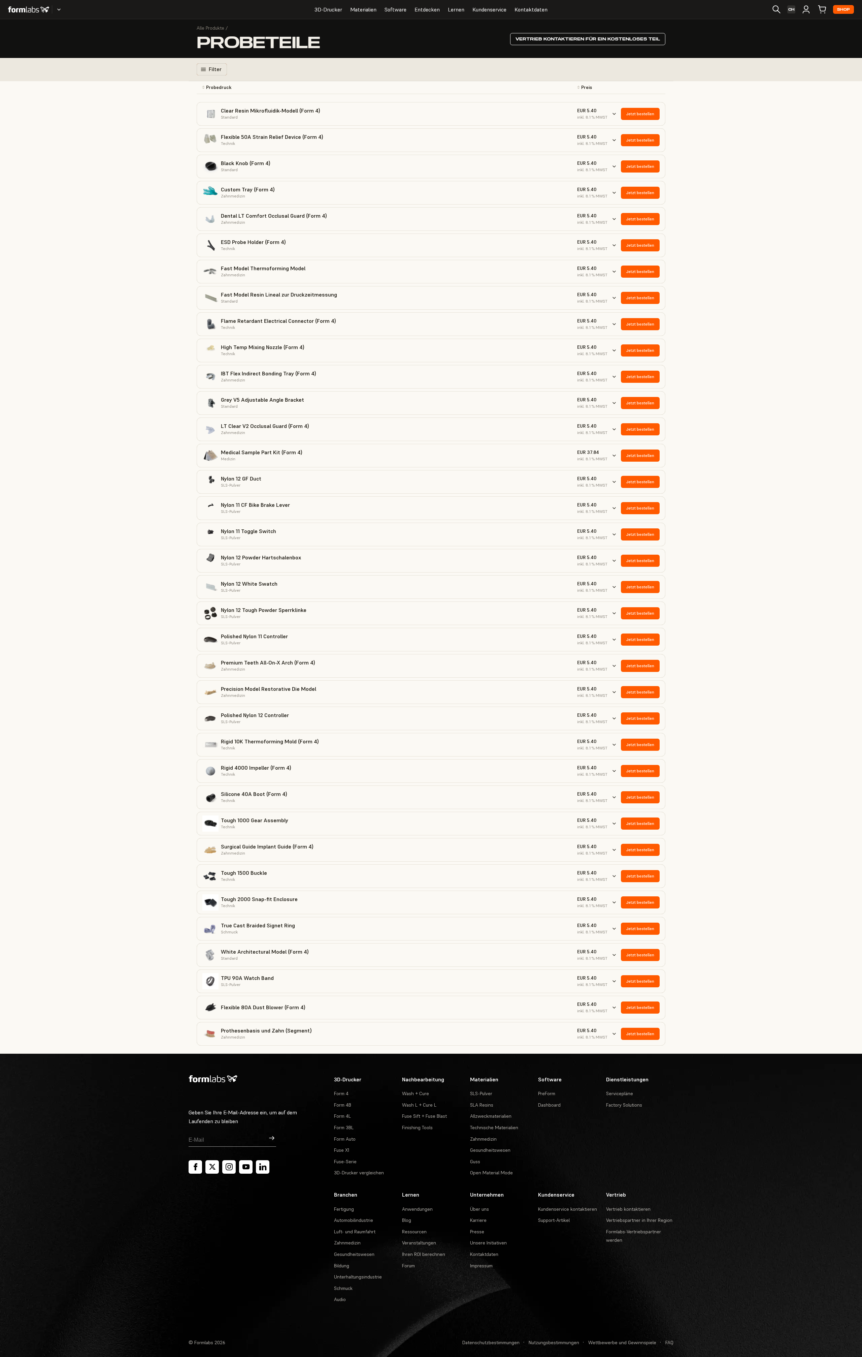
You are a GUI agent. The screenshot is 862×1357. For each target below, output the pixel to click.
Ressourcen (414, 1232)
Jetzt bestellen (640, 113)
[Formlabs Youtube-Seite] (246, 1167)
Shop (843, 9)
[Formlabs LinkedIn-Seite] (262, 1167)
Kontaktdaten (531, 9)
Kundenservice (489, 9)
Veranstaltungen (419, 1243)
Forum (408, 1266)
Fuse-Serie (345, 1162)
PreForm (546, 1093)
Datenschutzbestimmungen (491, 1342)
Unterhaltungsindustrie (358, 1277)
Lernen (456, 9)
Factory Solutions (624, 1105)
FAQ (669, 1342)
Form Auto (345, 1139)
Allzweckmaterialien (490, 1116)
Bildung (341, 1266)
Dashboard (549, 1105)
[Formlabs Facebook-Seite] (195, 1167)
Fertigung (344, 1209)
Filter (215, 69)
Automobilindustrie (353, 1220)
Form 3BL (344, 1127)
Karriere (478, 1220)
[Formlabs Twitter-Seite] (212, 1167)
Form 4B (342, 1105)
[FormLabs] (28, 9)
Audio (340, 1299)
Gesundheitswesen (490, 1150)
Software (395, 9)
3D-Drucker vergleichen (359, 1173)
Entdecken (427, 9)
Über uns (479, 1209)
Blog (406, 1220)
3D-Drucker (328, 9)
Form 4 (341, 1093)
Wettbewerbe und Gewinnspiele (622, 1342)
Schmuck (343, 1288)
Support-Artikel (554, 1220)
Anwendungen (417, 1209)
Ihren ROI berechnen (423, 1254)
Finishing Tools (417, 1127)
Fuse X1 (341, 1150)
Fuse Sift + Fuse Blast (424, 1116)
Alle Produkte (210, 28)
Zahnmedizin (483, 1139)
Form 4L (342, 1116)
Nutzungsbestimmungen (554, 1342)
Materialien (363, 9)
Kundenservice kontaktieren (567, 1209)
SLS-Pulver (481, 1093)
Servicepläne (619, 1093)
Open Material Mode (491, 1173)
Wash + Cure (415, 1093)
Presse (477, 1232)
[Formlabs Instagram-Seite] (229, 1167)
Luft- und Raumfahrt (354, 1232)
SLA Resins (481, 1105)
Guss (475, 1162)
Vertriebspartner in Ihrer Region (639, 1220)
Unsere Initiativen (488, 1243)
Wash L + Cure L (419, 1105)
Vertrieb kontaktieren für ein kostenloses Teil (588, 38)
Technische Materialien (494, 1127)
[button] (269, 87)
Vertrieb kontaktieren (628, 1209)
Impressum (481, 1266)
